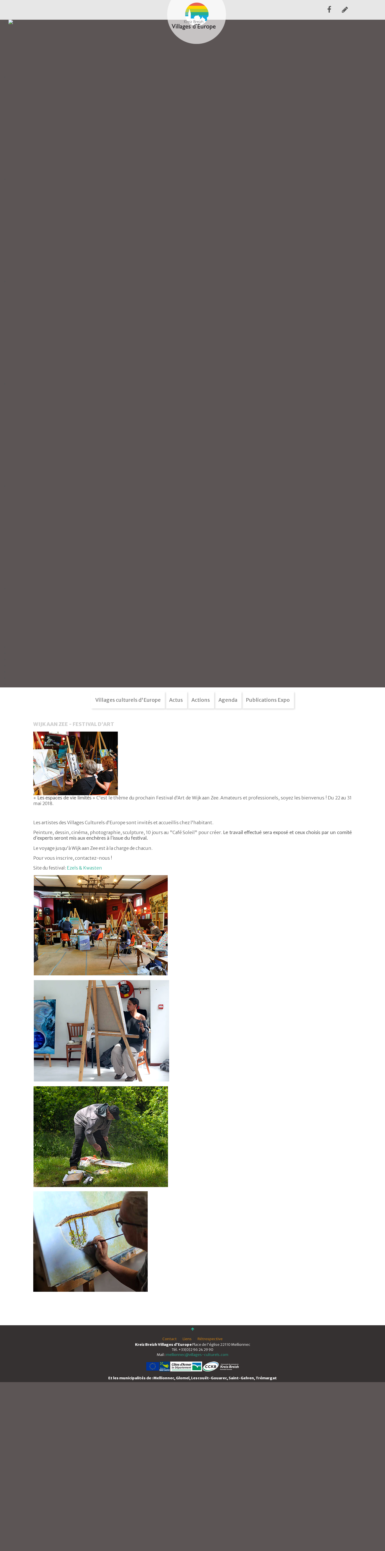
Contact (169, 1339)
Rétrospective (210, 1339)
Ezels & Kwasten (84, 868)
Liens (187, 1339)
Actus (176, 700)
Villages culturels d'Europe (128, 700)
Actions (200, 700)
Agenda (227, 700)
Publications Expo (268, 700)
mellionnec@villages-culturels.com (197, 1354)
